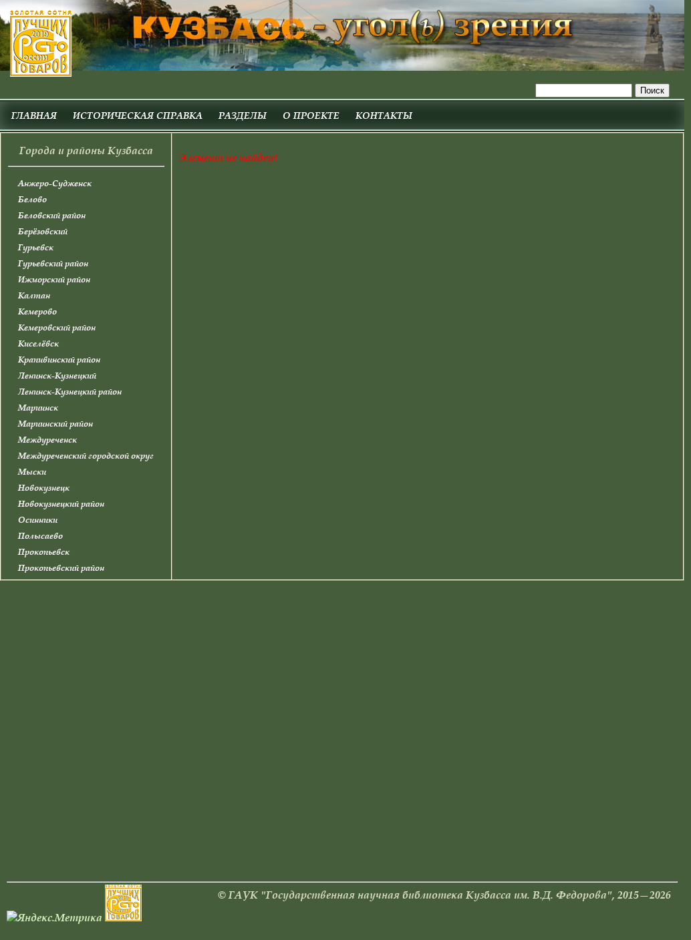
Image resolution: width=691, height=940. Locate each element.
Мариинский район (55, 423)
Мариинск (38, 407)
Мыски (32, 471)
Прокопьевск (44, 551)
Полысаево (40, 535)
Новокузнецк (44, 487)
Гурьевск (35, 247)
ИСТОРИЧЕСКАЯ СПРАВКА (137, 115)
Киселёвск (38, 343)
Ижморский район (54, 279)
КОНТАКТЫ (384, 115)
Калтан (34, 295)
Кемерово (37, 311)
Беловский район (52, 215)
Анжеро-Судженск (55, 183)
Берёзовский (42, 231)
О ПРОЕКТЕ (311, 115)
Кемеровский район (57, 327)
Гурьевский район (53, 263)
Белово (32, 199)
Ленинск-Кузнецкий (57, 375)
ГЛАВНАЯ (34, 115)
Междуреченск (47, 439)
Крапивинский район (59, 359)
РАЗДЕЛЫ (243, 115)
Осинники (37, 519)
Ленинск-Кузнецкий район (70, 391)
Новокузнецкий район (61, 503)
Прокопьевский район (61, 567)
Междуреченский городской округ (86, 455)
